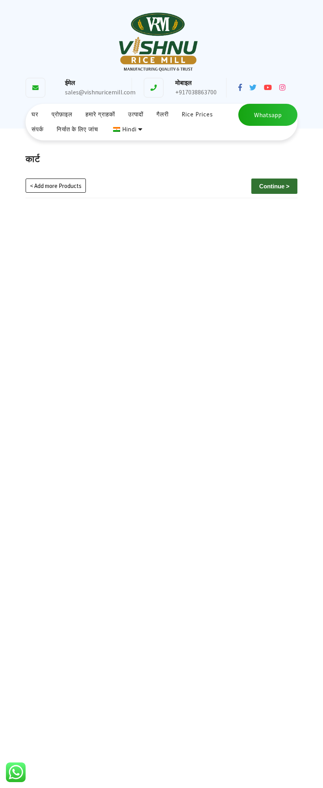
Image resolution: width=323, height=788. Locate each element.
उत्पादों (135, 114)
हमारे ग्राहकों (100, 114)
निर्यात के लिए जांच (77, 129)
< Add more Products (56, 186)
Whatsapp (268, 115)
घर (35, 114)
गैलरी (162, 114)
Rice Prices (197, 114)
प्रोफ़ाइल (62, 114)
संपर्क (38, 129)
